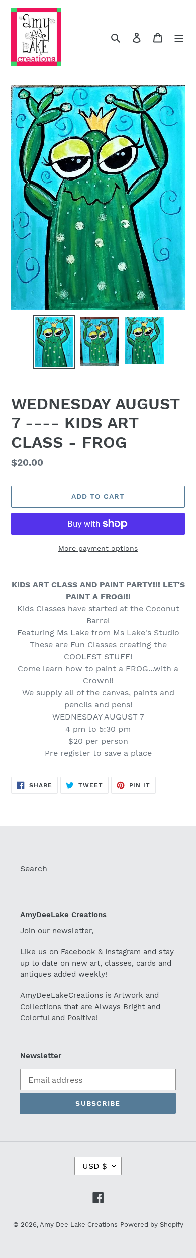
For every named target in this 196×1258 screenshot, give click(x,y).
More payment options (98, 548)
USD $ (94, 1166)
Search (33, 868)
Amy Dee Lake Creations (79, 1224)
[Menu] (178, 37)
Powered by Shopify (151, 1224)
